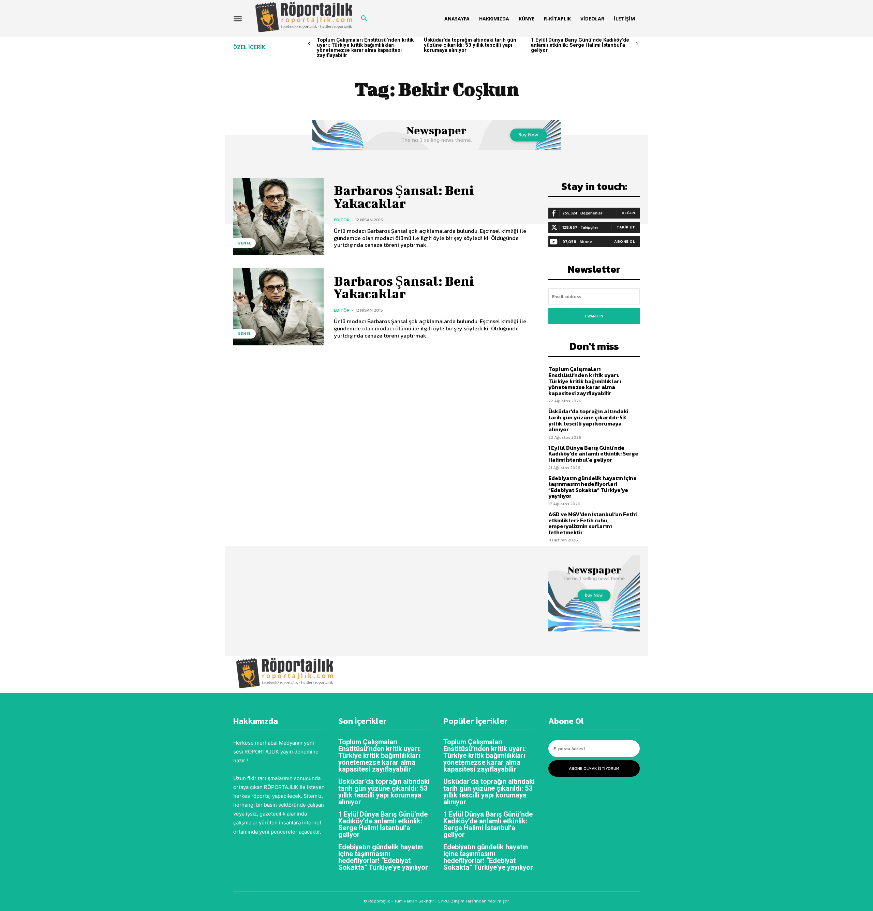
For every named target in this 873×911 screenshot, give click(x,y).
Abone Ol (624, 241)
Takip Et (626, 227)
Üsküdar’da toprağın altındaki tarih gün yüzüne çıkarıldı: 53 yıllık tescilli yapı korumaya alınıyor (470, 45)
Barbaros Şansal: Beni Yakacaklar (404, 197)
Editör (342, 219)
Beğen (628, 212)
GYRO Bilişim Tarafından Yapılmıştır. (472, 901)
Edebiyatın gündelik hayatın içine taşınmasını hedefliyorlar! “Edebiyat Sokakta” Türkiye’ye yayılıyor (592, 487)
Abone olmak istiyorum (594, 768)
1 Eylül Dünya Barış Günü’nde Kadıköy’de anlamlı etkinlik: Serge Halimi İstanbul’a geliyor (580, 45)
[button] (364, 19)
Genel (244, 243)
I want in (594, 316)
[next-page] (637, 44)
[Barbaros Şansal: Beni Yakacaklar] (278, 216)
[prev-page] (309, 44)
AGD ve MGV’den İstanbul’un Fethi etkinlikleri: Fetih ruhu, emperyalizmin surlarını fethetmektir (592, 523)
